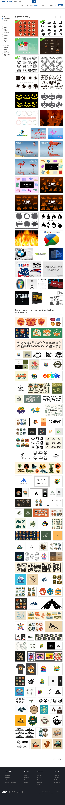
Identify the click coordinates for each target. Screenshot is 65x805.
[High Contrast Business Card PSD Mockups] (55, 284)
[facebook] (9, 792)
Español (39, 777)
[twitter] (12, 792)
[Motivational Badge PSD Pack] (27, 28)
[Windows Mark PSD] (20, 284)
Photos (27, 5)
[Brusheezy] (7, 1)
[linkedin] (22, 792)
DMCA (26, 782)
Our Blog (56, 779)
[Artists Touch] (22, 133)
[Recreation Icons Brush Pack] (51, 28)
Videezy (7, 779)
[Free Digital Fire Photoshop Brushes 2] (51, 202)
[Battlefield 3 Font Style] (22, 298)
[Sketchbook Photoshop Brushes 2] (27, 184)
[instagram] (17, 792)
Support (26, 779)
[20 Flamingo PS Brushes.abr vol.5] (51, 149)
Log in (55, 5)
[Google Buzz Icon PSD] (51, 238)
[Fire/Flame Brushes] (26, 238)
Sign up (61, 5)
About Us (56, 775)
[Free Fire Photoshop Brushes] (51, 118)
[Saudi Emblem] (32, 284)
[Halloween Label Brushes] (51, 82)
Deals (25, 775)
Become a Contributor (10, 782)
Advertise (26, 777)
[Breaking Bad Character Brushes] (47, 298)
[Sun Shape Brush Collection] (27, 82)
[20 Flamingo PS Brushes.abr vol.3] (27, 167)
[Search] (34, 1)
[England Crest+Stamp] (28, 269)
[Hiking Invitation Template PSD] (27, 46)
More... (39, 784)
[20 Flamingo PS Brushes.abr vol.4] (27, 149)
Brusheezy (8, 775)
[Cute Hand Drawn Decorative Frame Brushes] (27, 118)
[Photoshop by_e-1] (56, 254)
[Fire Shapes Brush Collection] (51, 220)
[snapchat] (20, 792)
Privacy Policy (50, 793)
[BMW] (24, 254)
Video (31, 5)
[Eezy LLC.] (4, 791)
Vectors (22, 5)
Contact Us (57, 782)
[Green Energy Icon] (41, 254)
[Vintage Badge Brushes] (27, 64)
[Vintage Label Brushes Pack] (51, 46)
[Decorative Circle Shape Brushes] (51, 64)
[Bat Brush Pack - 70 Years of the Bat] (42, 284)
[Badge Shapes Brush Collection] (27, 220)
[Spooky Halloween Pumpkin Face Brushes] (27, 100)
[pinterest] (14, 792)
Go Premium (49, 5)
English (39, 775)
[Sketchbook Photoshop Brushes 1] (51, 167)
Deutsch (39, 782)
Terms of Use (42, 793)
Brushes (36, 5)
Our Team (56, 777)
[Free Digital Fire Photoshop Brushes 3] (51, 184)
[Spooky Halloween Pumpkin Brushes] (51, 100)
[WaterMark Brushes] (53, 269)
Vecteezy (7, 777)
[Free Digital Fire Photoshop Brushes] (27, 202)
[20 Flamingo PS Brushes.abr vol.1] (55, 133)
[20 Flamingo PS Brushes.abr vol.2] (38, 133)
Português (40, 779)
